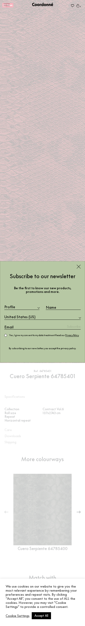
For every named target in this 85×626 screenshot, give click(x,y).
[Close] (79, 267)
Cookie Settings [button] (17, 616)
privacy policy (68, 348)
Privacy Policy (72, 335)
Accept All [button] (41, 615)
